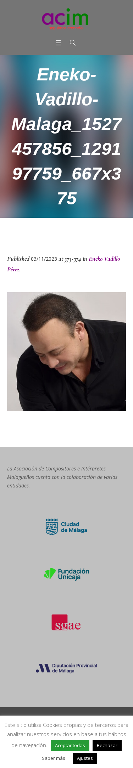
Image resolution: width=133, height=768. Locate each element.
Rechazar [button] (107, 745)
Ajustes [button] (85, 758)
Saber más (53, 758)
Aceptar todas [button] (70, 745)
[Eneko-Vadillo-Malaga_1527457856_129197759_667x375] (66, 351)
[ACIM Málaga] (66, 19)
